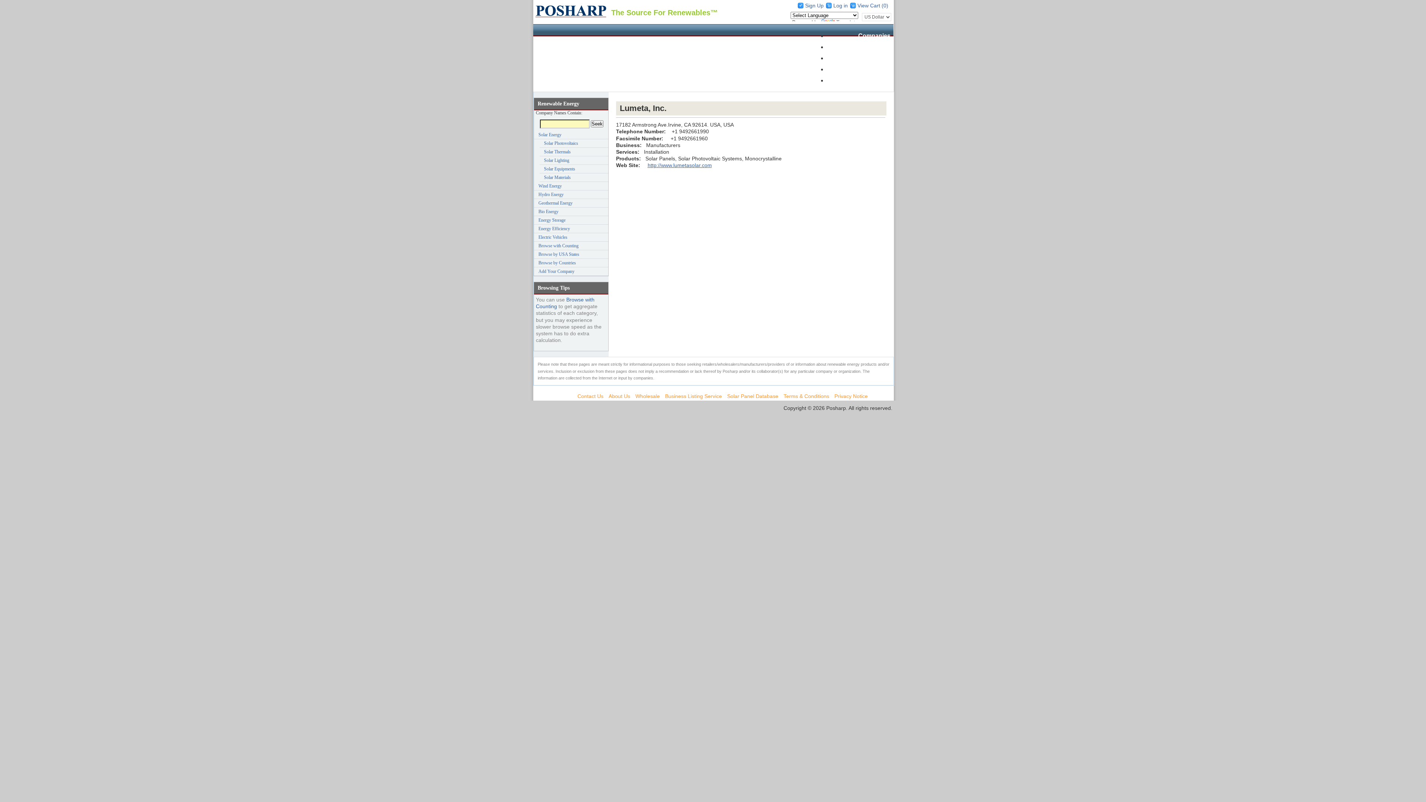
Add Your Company (556, 271)
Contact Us (590, 396)
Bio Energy (548, 211)
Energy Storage (552, 220)
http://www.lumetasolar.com (680, 165)
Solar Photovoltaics (561, 143)
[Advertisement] (751, 97)
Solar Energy (549, 134)
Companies (874, 36)
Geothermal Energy (555, 203)
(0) (885, 6)
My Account (874, 80)
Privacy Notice (851, 396)
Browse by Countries (557, 262)
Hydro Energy (551, 194)
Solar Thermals (557, 151)
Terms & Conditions (806, 396)
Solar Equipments (559, 169)
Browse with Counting (558, 245)
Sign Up (814, 6)
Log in (840, 6)
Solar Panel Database (860, 47)
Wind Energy (550, 186)
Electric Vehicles (552, 237)
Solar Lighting (556, 160)
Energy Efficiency (554, 228)
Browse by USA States (558, 254)
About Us (619, 396)
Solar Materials (557, 177)
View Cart (869, 6)
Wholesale (876, 58)
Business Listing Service (693, 396)
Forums (880, 69)
